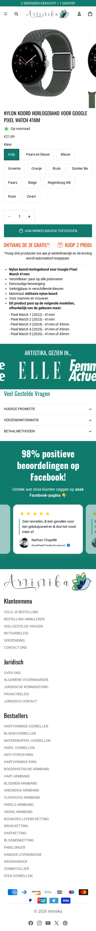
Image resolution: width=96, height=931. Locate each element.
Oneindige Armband (21, 790)
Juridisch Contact (20, 701)
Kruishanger (15, 861)
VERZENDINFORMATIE (21, 420)
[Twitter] (57, 923)
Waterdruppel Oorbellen (27, 741)
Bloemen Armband (20, 783)
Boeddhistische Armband (26, 769)
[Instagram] (39, 923)
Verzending (14, 640)
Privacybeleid (16, 694)
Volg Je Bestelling (21, 612)
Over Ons (12, 673)
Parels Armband (18, 805)
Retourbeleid (16, 633)
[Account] (79, 13)
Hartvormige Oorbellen (26, 726)
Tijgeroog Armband (22, 797)
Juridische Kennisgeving (26, 687)
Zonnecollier (16, 869)
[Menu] (5, 14)
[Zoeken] (16, 13)
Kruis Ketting (16, 826)
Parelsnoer (14, 847)
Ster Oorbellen (18, 876)
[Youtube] (48, 923)
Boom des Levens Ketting (26, 819)
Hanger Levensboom (22, 855)
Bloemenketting (19, 840)
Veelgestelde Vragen (23, 626)
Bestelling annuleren (24, 619)
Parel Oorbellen (19, 748)
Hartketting (15, 833)
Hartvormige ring (20, 762)
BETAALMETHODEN (19, 431)
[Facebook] (31, 923)
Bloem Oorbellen (20, 733)
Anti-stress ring (18, 755)
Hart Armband (17, 776)
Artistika (55, 911)
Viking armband (18, 812)
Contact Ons (15, 648)
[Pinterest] (65, 923)
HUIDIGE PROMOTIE (19, 409)
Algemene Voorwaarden (26, 680)
